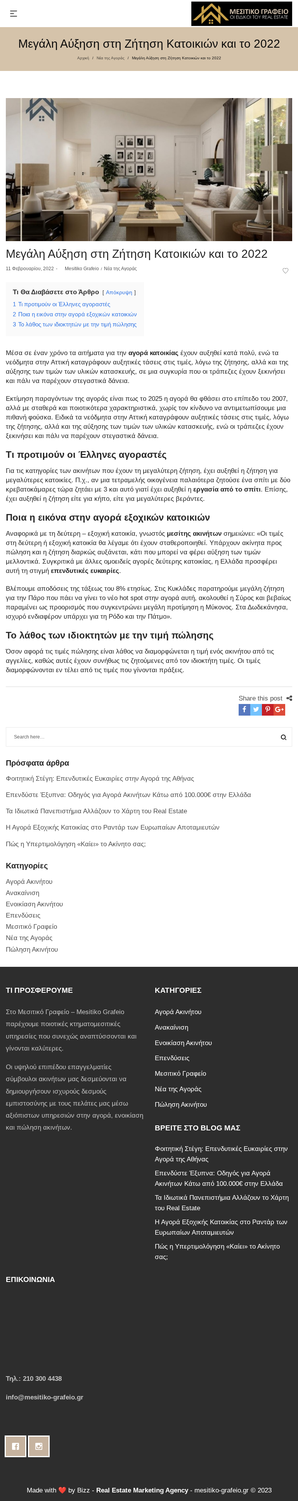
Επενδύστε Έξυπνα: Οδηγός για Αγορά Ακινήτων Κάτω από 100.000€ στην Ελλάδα (128, 795)
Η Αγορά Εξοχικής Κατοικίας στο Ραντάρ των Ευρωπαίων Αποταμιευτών (113, 827)
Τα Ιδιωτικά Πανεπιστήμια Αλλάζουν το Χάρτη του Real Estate (96, 811)
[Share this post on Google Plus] (279, 710)
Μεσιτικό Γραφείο (31, 926)
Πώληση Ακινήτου (32, 949)
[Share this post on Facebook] (244, 710)
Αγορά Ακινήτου (29, 881)
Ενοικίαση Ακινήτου (34, 904)
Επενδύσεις (23, 915)
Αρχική (83, 58)
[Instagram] (40, 1446)
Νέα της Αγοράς (111, 58)
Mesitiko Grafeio (79, 268)
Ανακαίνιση (22, 893)
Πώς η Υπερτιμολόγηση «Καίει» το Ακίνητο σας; (76, 844)
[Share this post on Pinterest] (268, 710)
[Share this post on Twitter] (256, 710)
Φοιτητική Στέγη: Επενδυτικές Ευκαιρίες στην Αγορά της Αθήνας (100, 778)
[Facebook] (17, 1446)
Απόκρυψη (119, 292)
